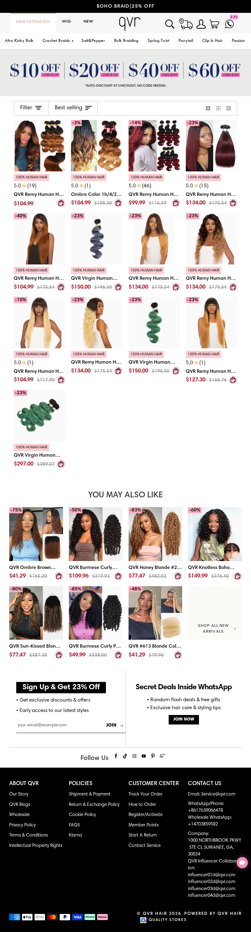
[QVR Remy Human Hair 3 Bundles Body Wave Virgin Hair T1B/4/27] (211, 280)
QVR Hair (155, 914)
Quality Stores (168, 920)
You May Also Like (125, 495)
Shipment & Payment (90, 794)
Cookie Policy (82, 815)
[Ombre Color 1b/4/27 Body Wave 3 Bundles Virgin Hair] (96, 192)
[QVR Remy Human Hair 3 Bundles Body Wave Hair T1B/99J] (154, 192)
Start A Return (143, 835)
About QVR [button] (24, 784)
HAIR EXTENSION (33, 22)
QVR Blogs (19, 805)
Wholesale (19, 815)
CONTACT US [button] (204, 784)
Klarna (75, 835)
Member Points (144, 825)
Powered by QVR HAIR (213, 914)
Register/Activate (146, 815)
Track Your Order (146, 794)
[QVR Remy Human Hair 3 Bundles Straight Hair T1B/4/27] (154, 280)
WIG (66, 22)
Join (115, 725)
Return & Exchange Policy (94, 805)
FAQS (74, 825)
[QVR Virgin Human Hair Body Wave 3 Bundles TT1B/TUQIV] (39, 457)
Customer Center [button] (154, 784)
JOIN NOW (183, 719)
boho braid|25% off (108, 6)
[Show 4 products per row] (230, 108)
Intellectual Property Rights (35, 846)
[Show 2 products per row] (208, 108)
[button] (57, 41)
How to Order (142, 805)
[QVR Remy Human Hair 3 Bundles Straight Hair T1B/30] (39, 280)
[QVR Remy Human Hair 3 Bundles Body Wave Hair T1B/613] (96, 364)
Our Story (18, 794)
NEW (88, 22)
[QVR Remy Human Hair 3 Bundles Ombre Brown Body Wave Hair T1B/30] (39, 145)
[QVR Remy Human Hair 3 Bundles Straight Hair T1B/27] (211, 369)
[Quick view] (61, 203)
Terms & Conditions (28, 835)
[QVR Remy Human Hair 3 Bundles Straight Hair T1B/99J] (211, 192)
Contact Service (145, 846)
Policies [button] (80, 784)
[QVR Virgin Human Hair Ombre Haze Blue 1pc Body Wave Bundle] (96, 280)
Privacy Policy (22, 825)
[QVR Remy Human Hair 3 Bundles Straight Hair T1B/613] (39, 369)
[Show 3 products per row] (218, 108)
